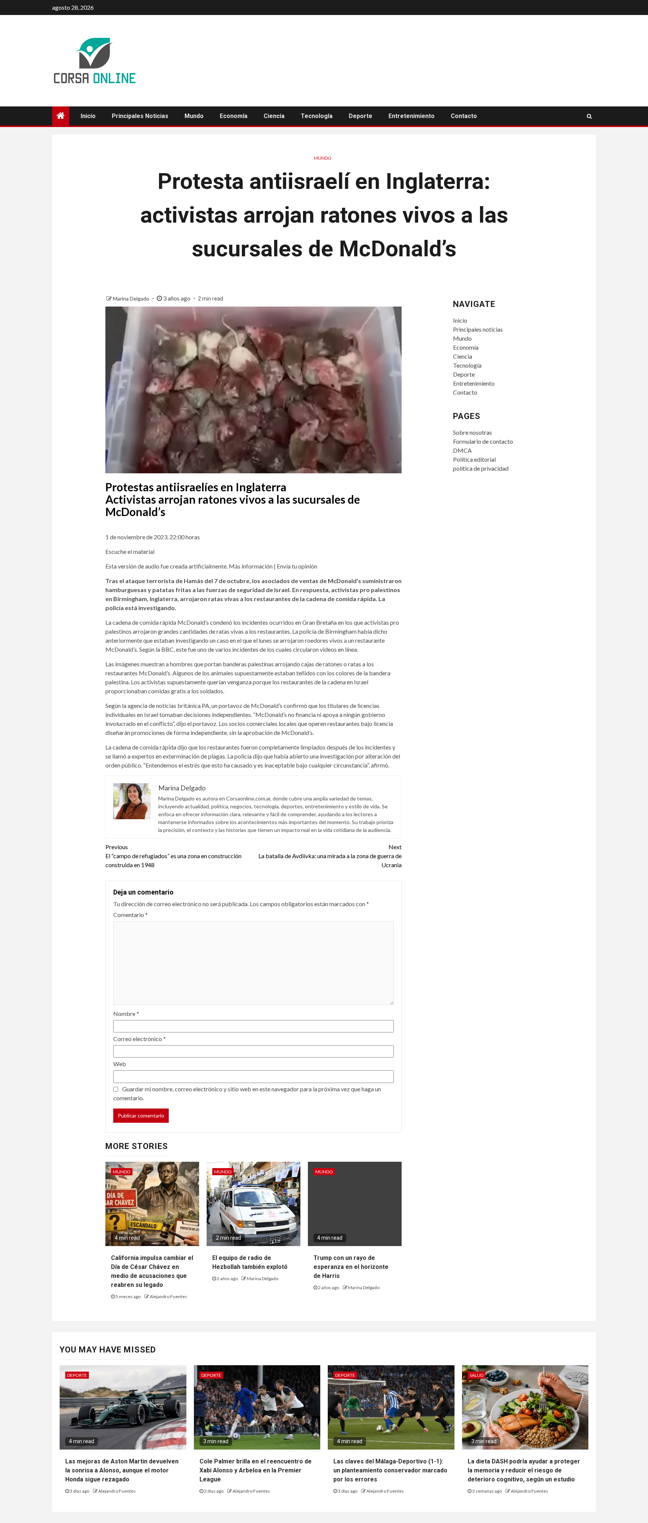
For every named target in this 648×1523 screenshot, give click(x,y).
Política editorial (474, 459)
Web (119, 1063)
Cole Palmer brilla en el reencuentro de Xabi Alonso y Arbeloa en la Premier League (256, 1470)
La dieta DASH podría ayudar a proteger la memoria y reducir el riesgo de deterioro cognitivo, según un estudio (524, 1470)
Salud (476, 1375)
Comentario (130, 914)
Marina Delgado (131, 298)
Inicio (88, 116)
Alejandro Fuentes (168, 1296)
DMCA (462, 450)
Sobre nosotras (472, 432)
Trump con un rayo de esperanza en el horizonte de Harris (351, 1266)
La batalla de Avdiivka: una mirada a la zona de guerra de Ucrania (330, 855)
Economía (234, 116)
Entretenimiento (411, 116)
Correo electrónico (139, 1038)
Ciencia (274, 116)
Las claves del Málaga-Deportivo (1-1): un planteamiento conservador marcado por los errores (390, 1470)
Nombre (126, 1013)
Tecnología (317, 116)
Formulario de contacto (483, 441)
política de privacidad (480, 468)
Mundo (194, 116)
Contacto (464, 116)
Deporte (360, 116)
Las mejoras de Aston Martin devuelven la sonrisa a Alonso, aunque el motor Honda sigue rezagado (121, 1470)
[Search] (589, 116)
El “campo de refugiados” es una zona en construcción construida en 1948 (173, 855)
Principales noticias (140, 116)
